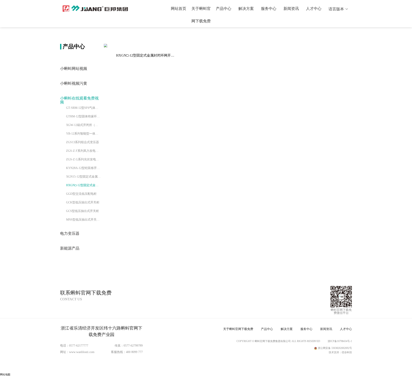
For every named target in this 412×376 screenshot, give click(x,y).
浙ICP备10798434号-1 (340, 341)
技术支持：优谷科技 (340, 352)
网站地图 (5, 374)
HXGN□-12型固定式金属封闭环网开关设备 (83, 185)
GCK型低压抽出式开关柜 (82, 202)
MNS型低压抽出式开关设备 (83, 219)
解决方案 (246, 8)
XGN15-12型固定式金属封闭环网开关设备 (83, 176)
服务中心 (268, 8)
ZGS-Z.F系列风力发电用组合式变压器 (83, 150)
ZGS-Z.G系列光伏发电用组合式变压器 (83, 159)
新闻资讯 (291, 8)
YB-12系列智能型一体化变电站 (83, 133)
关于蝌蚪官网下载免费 (201, 14)
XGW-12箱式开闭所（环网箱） (83, 125)
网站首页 (178, 8)
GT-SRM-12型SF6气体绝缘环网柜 (83, 107)
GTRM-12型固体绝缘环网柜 (83, 116)
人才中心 (313, 8)
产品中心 (223, 8)
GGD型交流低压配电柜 (81, 193)
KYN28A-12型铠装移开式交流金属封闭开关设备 (83, 168)
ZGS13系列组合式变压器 (82, 142)
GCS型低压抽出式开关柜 (82, 211)
